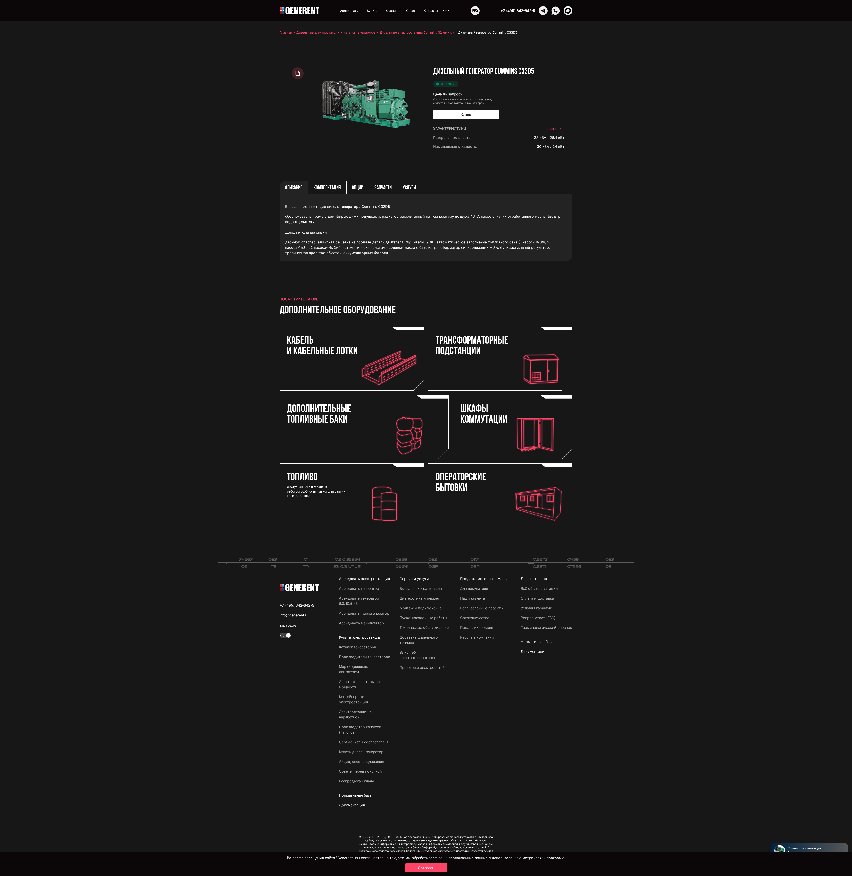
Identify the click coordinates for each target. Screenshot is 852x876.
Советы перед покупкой (360, 771)
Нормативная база (355, 795)
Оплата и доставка (537, 598)
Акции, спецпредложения (361, 761)
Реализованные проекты (481, 608)
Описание (293, 188)
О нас (410, 10)
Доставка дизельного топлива (419, 640)
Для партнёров (534, 578)
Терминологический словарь (546, 627)
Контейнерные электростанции (353, 699)
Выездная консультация (421, 588)
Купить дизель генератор (361, 752)
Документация (352, 805)
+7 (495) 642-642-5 (518, 10)
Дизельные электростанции (317, 32)
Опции (357, 188)
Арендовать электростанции (364, 578)
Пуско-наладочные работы (423, 618)
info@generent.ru (294, 615)
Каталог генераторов (359, 32)
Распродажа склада (356, 781)
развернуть (555, 128)
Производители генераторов (364, 657)
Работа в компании (477, 637)
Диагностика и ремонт (420, 598)
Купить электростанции (360, 637)
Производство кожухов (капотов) (360, 729)
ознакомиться (552, 372)
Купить (372, 10)
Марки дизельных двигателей (355, 669)
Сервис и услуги (414, 578)
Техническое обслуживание (424, 627)
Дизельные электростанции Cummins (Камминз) (417, 32)
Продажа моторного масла (484, 578)
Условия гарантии (536, 608)
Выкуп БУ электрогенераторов (418, 655)
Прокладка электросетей (422, 667)
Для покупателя (474, 588)
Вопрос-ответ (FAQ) (538, 618)
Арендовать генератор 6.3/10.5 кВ (359, 601)
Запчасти (383, 188)
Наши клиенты (473, 598)
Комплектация (327, 188)
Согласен (426, 868)
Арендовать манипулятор (361, 623)
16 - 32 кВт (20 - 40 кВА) (542, 338)
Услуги (409, 188)
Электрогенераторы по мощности (359, 684)
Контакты (431, 10)
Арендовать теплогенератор (364, 613)
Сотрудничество (474, 618)
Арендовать (349, 10)
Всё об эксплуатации (539, 588)
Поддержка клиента (478, 627)
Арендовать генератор (359, 588)
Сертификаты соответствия (364, 742)
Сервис (391, 10)
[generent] (300, 10)
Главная (286, 32)
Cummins (556, 155)
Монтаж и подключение (421, 608)
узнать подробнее (548, 357)
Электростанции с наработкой (355, 714)
